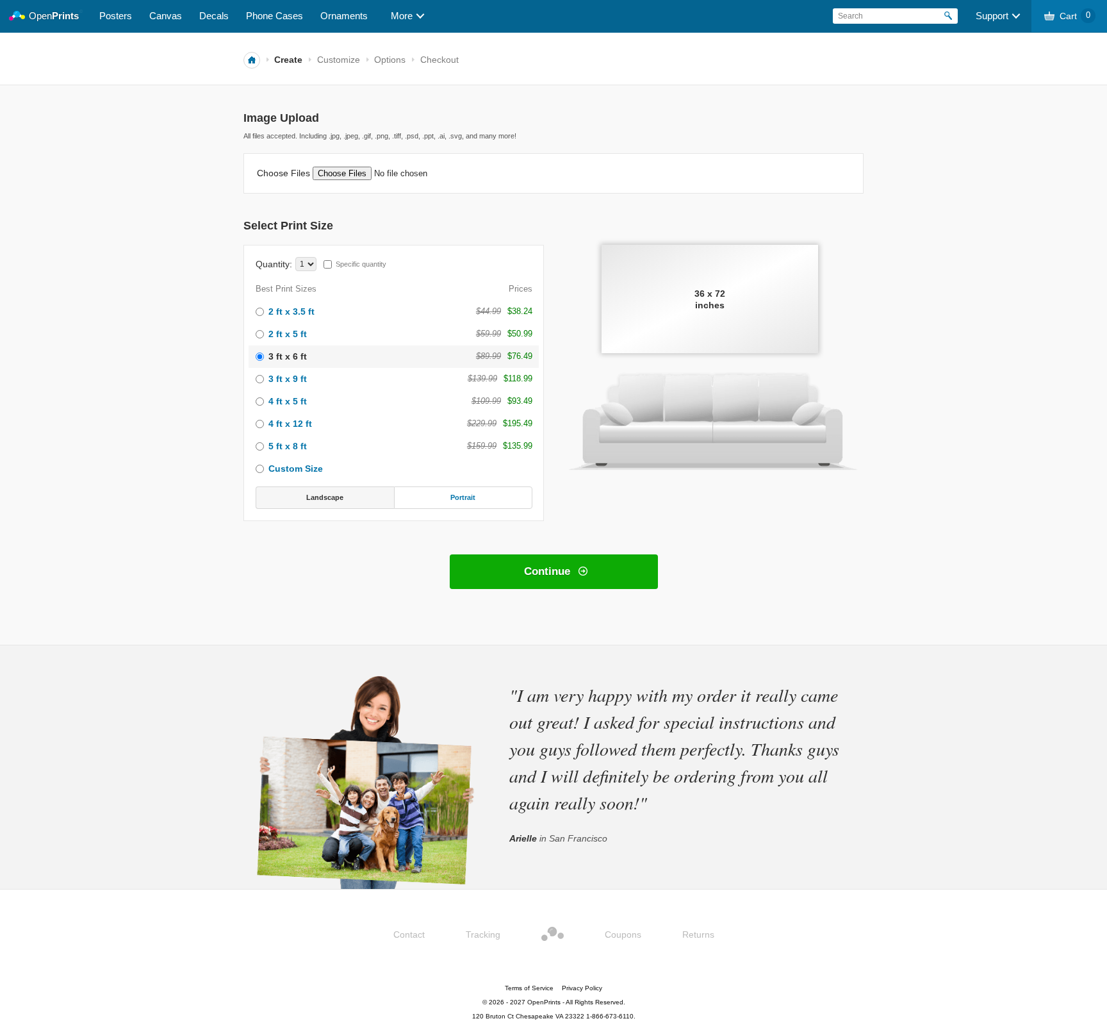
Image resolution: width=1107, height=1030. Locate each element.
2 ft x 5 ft (287, 333)
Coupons (623, 934)
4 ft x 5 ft (287, 401)
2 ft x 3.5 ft (291, 311)
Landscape (324, 497)
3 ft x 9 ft (287, 378)
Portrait (462, 497)
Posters (115, 15)
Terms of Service (529, 988)
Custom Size (295, 468)
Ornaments (344, 15)
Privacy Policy (582, 988)
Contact (409, 934)
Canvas (165, 15)
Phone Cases (274, 15)
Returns (698, 934)
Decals (214, 15)
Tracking (483, 934)
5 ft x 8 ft (287, 446)
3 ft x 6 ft (287, 356)
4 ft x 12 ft (290, 423)
